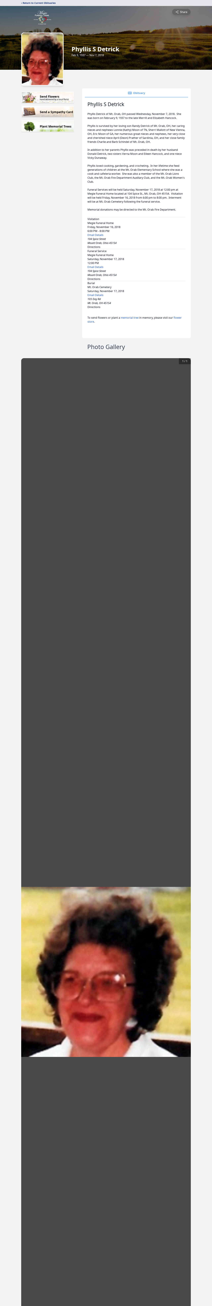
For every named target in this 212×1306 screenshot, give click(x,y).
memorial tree (130, 317)
